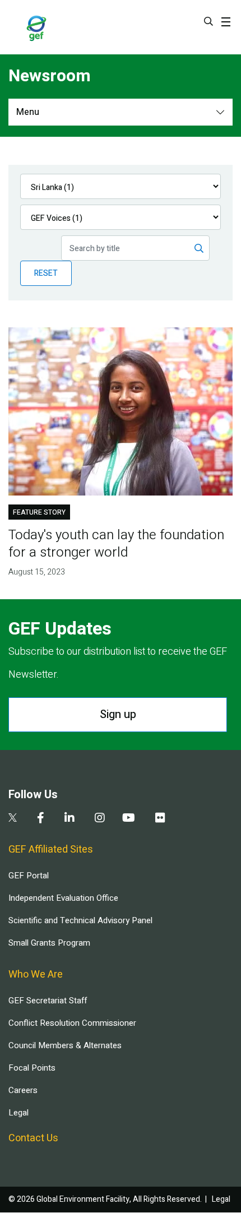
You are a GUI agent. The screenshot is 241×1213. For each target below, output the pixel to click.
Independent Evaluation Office (63, 898)
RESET (46, 273)
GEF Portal (28, 875)
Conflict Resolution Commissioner (72, 1023)
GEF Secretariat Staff (47, 1000)
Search (208, 21)
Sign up (118, 714)
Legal (18, 1112)
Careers (23, 1090)
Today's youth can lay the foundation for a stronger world (116, 543)
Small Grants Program (49, 943)
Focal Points (31, 1068)
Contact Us (33, 1138)
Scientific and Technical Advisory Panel (80, 920)
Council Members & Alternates (65, 1045)
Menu (27, 112)
